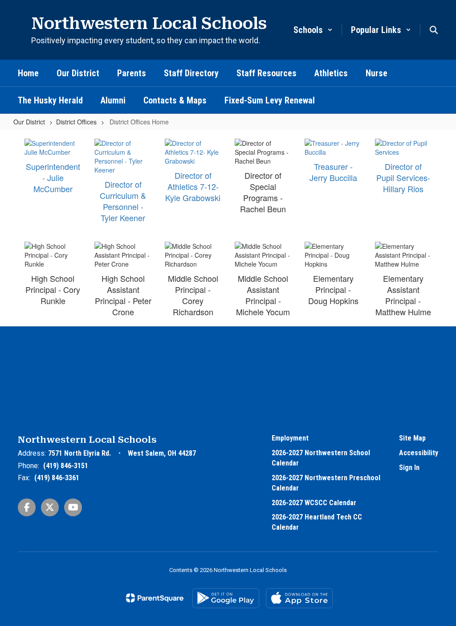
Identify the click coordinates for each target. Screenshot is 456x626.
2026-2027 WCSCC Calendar (314, 502)
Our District (29, 121)
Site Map (412, 438)
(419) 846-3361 (56, 478)
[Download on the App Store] (299, 598)
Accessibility (418, 453)
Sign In (409, 467)
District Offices (76, 121)
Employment (290, 438)
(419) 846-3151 (65, 465)
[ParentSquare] (155, 598)
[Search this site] (433, 29)
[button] (313, 30)
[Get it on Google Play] (225, 598)
